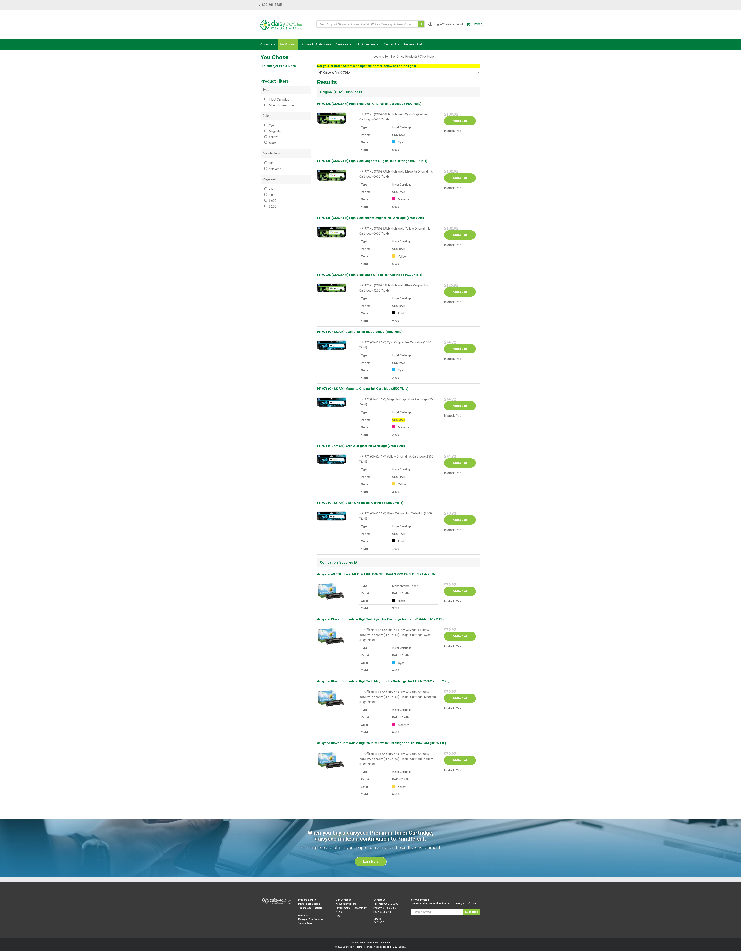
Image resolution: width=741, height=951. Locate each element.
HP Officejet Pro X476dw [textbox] (334, 72)
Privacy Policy (358, 942)
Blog (338, 916)
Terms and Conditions (379, 942)
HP (271, 163)
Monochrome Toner (282, 105)
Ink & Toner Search (309, 904)
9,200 (272, 206)
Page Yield (270, 179)
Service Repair (305, 923)
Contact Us (379, 899)
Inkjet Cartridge (279, 99)
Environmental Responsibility (351, 908)
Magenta (275, 131)
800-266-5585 (272, 5)
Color (266, 116)
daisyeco (275, 169)
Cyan (272, 125)
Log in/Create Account (448, 24)
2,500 (272, 189)
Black (272, 143)
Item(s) (477, 24)
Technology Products (310, 908)
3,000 (272, 195)
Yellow (273, 137)
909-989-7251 (385, 912)
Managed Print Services (310, 919)
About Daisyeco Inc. (346, 904)
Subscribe (471, 911)
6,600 (272, 201)
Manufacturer (271, 153)
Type (266, 90)
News (339, 912)
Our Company (343, 899)
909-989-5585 (388, 908)
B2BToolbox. (399, 946)
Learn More (370, 861)
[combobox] (399, 72)
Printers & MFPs (307, 899)
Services (303, 915)
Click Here (427, 56)
